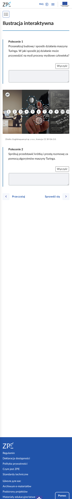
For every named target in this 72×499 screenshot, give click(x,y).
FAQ (41, 4)
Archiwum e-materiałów (17, 486)
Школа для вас (12, 481)
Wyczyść (62, 66)
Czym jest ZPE (11, 469)
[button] (46, 4)
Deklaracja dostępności (16, 458)
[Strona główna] (19, 445)
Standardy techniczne (15, 474)
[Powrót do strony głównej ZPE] (7, 4)
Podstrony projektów (15, 491)
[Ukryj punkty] (7, 94)
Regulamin (9, 453)
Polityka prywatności (15, 463)
